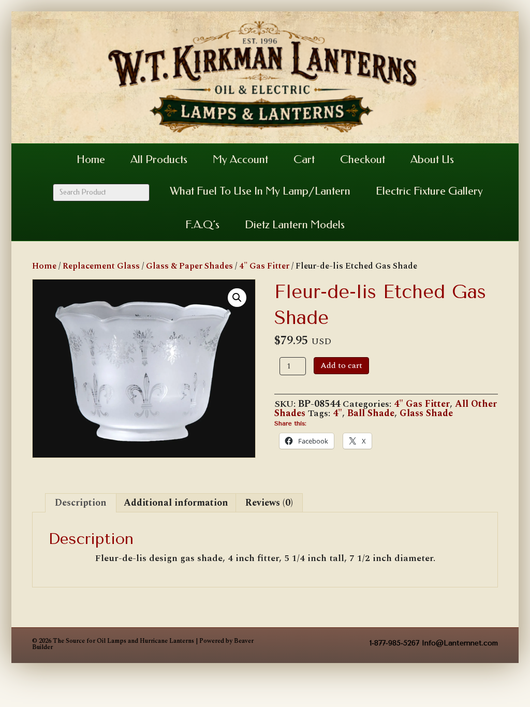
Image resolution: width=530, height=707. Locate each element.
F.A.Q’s (202, 224)
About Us (432, 159)
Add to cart (341, 365)
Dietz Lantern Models (295, 224)
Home (91, 159)
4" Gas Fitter (264, 266)
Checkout (362, 159)
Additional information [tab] (176, 503)
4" (337, 413)
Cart (304, 159)
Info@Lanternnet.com (460, 643)
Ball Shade (370, 413)
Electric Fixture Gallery (429, 191)
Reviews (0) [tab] (269, 503)
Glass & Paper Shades (189, 266)
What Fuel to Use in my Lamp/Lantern (260, 191)
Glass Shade (426, 413)
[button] (237, 297)
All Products (158, 159)
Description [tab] (81, 503)
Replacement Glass (101, 266)
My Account (240, 159)
